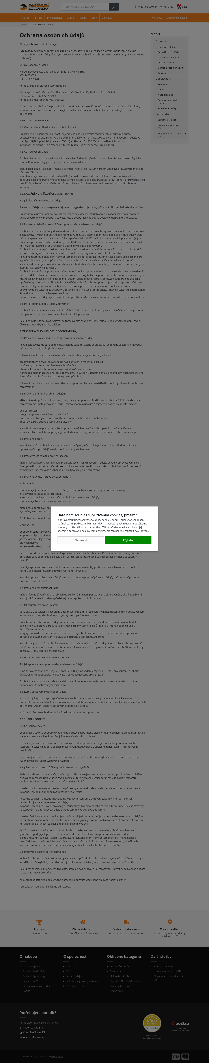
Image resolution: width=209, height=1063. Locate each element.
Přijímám (128, 540)
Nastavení (81, 540)
